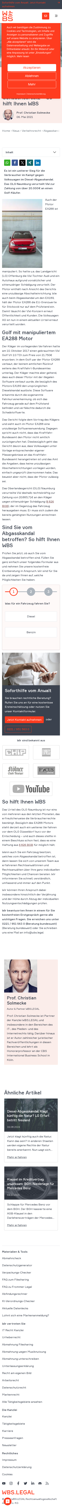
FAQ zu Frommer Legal (17, 1286)
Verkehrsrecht (31, 130)
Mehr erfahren (17, 1157)
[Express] (46, 752)
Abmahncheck (11, 1258)
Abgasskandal (52, 130)
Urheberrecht (11, 1337)
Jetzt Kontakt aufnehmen (24, 719)
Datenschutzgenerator (17, 1265)
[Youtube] (31, 788)
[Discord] (40, 1483)
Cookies (7, 1474)
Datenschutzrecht (14, 1387)
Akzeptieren (32, 67)
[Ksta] (15, 770)
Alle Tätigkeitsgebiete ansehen (22, 1401)
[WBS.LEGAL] (7, 16)
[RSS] (47, 1483)
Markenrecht (10, 1394)
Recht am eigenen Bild (16, 1373)
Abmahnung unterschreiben (20, 1358)
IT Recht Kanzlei (13, 1330)
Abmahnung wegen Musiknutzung (24, 1351)
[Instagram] (11, 1483)
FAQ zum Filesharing (15, 1279)
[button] (7, 163)
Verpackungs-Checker (16, 1272)
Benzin (31, 632)
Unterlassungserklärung (18, 1366)
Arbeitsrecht (10, 1380)
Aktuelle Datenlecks (15, 1308)
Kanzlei (7, 1416)
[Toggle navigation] (56, 16)
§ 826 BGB (26, 845)
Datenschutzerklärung (17, 1467)
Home (6, 130)
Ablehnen (32, 76)
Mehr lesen (23, 56)
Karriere (7, 1431)
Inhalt (9, 152)
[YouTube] (4, 1483)
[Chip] (15, 752)
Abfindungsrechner (14, 1294)
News (15, 130)
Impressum (9, 1459)
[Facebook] (18, 1483)
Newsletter (9, 1445)
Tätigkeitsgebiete (13, 1423)
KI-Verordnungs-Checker (18, 1301)
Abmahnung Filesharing (17, 1344)
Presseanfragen (12, 1438)
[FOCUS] (46, 770)
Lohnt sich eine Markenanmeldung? (25, 1315)
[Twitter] (25, 1483)
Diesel (31, 616)
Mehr (32, 84)
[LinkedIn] (32, 1483)
